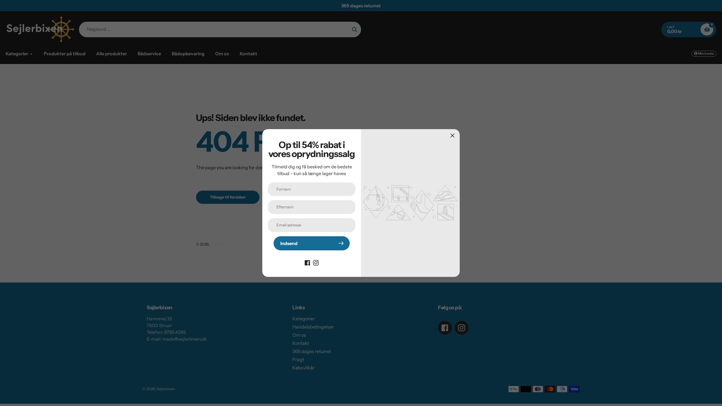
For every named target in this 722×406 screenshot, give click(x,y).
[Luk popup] (452, 135)
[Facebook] (307, 262)
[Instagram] (316, 262)
